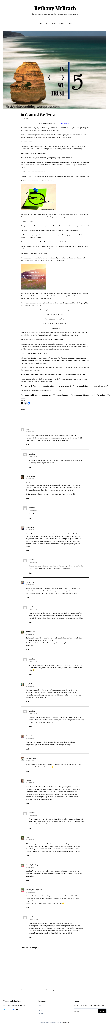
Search (102, 1011)
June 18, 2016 (30, 840)
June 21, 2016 (33, 815)
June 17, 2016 (30, 760)
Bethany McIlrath (55, 8)
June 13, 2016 (30, 431)
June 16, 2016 (33, 456)
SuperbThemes (66, 1022)
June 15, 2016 (30, 738)
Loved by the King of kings (34, 865)
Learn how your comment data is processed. (60, 990)
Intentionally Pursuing (94, 395)
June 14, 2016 (30, 584)
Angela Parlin (30, 582)
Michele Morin (30, 632)
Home (40, 23)
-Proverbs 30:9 (55, 328)
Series (64, 123)
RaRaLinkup (76, 395)
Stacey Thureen (31, 736)
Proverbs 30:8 (25, 221)
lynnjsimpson (30, 528)
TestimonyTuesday (61, 395)
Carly (27, 429)
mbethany (32, 454)
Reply (27, 445)
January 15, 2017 (31, 892)
